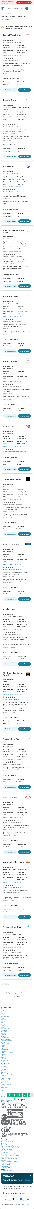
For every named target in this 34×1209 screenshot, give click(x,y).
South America (5, 1016)
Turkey (3, 1057)
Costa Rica (4, 1060)
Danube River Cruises (7, 1037)
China (3, 1024)
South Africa (4, 1021)
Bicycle (3, 1077)
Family (3, 1090)
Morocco (3, 1019)
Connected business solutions (10, 1157)
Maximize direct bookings (8, 1166)
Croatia (3, 1036)
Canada (3, 1058)
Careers (7, 1142)
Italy (2, 1048)
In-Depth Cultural (6, 1084)
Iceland (3, 1045)
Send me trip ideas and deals (15, 1193)
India (2, 1025)
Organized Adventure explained (10, 1155)
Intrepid (3, 1069)
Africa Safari (4, 1083)
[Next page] (9, 982)
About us (3, 1140)
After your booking (6, 1149)
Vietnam (3, 1034)
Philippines (4, 1030)
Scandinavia (4, 1049)
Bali (2, 1022)
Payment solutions (6, 1163)
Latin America (5, 1015)
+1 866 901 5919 (8, 3)
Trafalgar (4, 1072)
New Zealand (5, 1028)
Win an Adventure (9, 1146)
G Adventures (5, 1067)
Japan (3, 1027)
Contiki (3, 1064)
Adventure (4, 1075)
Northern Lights (5, 1080)
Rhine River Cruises (7, 1052)
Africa (3, 1009)
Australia (3, 1012)
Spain (3, 1055)
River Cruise (4, 1081)
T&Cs (23, 1204)
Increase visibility (6, 1164)
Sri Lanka (4, 1031)
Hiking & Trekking (6, 1078)
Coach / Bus (4, 1086)
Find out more (17, 996)
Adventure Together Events (9, 1158)
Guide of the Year (6, 1170)
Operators (10, 13)
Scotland (3, 1054)
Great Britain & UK (6, 1040)
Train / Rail (4, 1087)
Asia (2, 1010)
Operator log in (5, 1167)
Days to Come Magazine (8, 1145)
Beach (3, 1089)
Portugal (3, 1051)
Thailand (3, 1033)
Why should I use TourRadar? (10, 1148)
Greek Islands (5, 1043)
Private (3, 1092)
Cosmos (3, 1066)
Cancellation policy (6, 1151)
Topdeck (3, 1070)
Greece (3, 1042)
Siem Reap (4, 13)
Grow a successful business (9, 1161)
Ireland (3, 1046)
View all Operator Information (12, 55)
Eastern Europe (5, 1039)
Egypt (3, 1018)
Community (4, 1152)
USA (2, 1061)
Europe (3, 1013)
